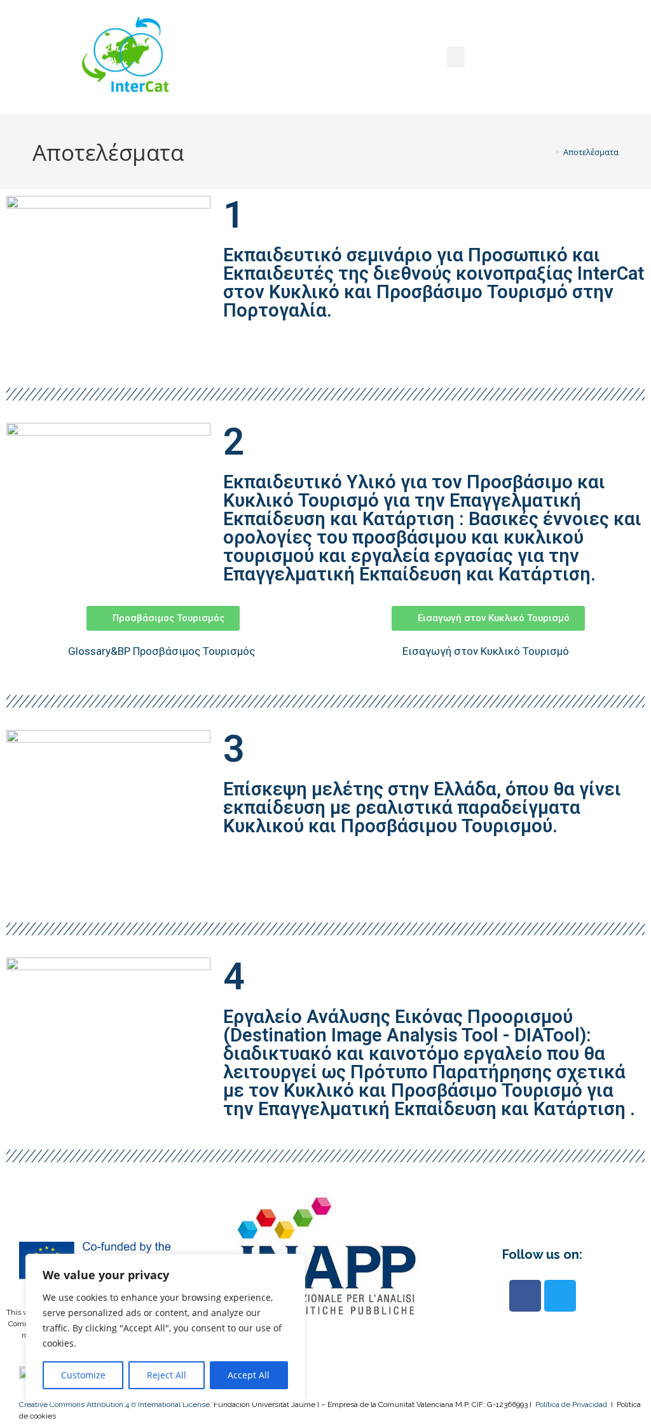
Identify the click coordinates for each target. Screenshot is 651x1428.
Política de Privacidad (571, 1404)
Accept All (249, 1375)
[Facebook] (525, 1296)
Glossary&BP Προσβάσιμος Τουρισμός (162, 651)
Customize (83, 1375)
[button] (456, 56)
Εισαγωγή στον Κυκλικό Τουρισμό (487, 651)
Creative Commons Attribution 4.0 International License (114, 1404)
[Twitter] (560, 1296)
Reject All (166, 1375)
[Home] (548, 152)
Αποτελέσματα (591, 152)
